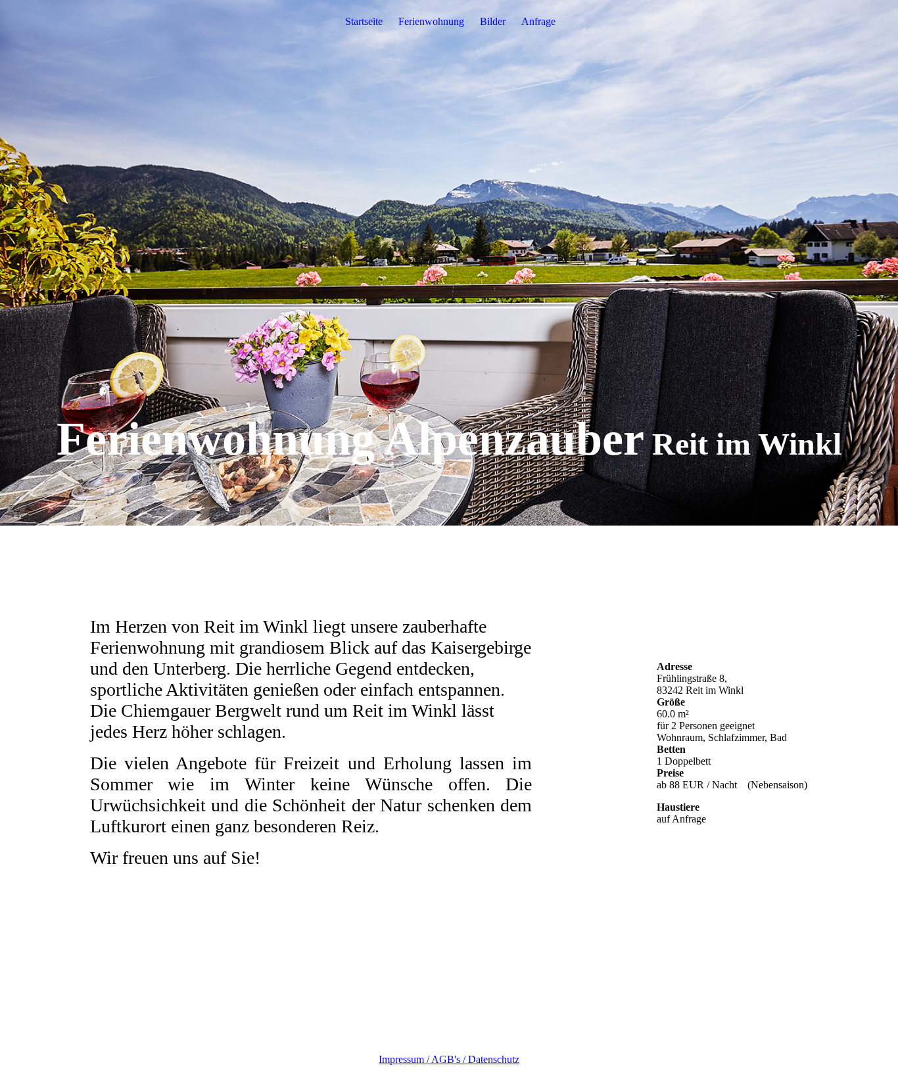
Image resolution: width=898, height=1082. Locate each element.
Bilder (493, 21)
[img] (449, 263)
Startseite (364, 21)
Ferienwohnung (431, 21)
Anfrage (538, 21)
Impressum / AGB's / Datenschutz (449, 1059)
